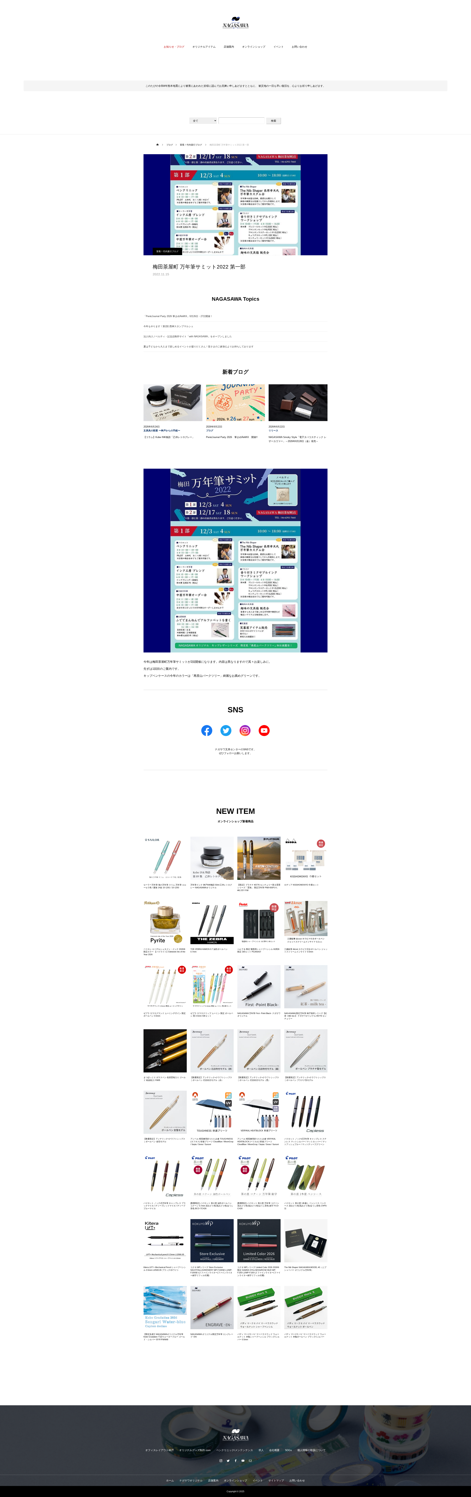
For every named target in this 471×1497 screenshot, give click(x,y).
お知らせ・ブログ (174, 46)
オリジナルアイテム (204, 46)
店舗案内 (229, 46)
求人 (261, 1450)
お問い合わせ (299, 46)
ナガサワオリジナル (191, 1480)
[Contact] (250, 1460)
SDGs (288, 1450)
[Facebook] (235, 1460)
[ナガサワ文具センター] (235, 22)
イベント (278, 46)
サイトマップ (276, 1480)
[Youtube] (243, 1460)
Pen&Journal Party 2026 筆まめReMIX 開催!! (232, 437)
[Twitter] (228, 1460)
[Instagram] (221, 1460)
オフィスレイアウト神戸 (159, 1450)
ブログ (209, 430)
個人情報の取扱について (311, 1450)
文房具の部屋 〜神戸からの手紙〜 (162, 430)
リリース (273, 430)
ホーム (170, 1480)
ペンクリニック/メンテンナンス (234, 1450)
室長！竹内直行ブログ (167, 251)
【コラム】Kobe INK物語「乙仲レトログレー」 (169, 437)
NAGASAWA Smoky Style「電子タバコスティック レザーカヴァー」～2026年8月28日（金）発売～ (297, 439)
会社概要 (274, 1450)
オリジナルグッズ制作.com (195, 1450)
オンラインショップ (253, 46)
